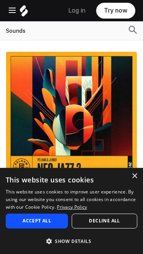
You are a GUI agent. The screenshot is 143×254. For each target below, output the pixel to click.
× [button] (134, 176)
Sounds (16, 31)
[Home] (24, 13)
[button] (71, 240)
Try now (115, 10)
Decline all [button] (104, 220)
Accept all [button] (36, 220)
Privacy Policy (72, 207)
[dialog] (71, 211)
